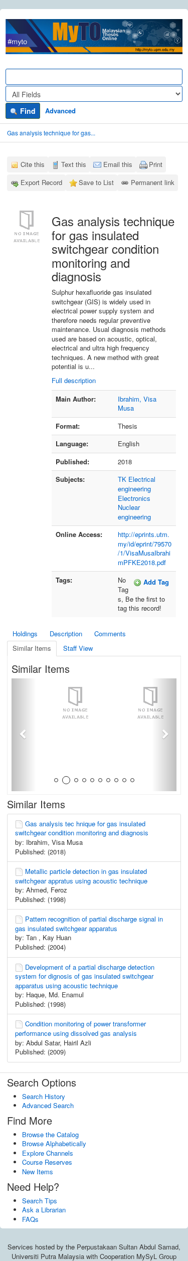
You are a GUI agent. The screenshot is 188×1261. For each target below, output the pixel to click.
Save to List (96, 182)
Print (155, 164)
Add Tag (155, 582)
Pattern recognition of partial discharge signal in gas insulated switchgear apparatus (89, 923)
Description (66, 633)
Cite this (33, 164)
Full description (74, 380)
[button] (24, 734)
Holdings (25, 633)
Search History (43, 1096)
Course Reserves (47, 1162)
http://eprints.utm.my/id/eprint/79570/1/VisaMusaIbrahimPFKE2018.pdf (144, 548)
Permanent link (152, 182)
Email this (117, 164)
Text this (73, 164)
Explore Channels (47, 1153)
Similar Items (32, 648)
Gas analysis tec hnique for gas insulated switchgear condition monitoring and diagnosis (81, 828)
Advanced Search (48, 1105)
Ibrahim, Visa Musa (137, 403)
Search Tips (39, 1200)
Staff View (78, 648)
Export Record (41, 182)
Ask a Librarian (44, 1209)
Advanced (60, 110)
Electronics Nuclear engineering (134, 507)
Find (27, 111)
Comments (110, 633)
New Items (37, 1171)
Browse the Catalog (50, 1134)
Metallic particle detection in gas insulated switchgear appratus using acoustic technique (81, 875)
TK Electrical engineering (136, 483)
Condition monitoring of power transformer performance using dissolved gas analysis (80, 1028)
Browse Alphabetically (54, 1143)
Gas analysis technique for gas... (51, 132)
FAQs (30, 1219)
